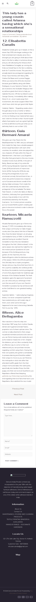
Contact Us (18, 511)
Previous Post (18, 389)
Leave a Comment (8, 34)
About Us (18, 509)
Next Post (18, 394)
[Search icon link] (8, 3)
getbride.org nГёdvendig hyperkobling (15, 376)
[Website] (18, 455)
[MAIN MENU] (3, 4)
